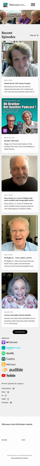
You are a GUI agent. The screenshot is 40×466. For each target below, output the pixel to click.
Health (5, 399)
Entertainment (8, 388)
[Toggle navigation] (33, 5)
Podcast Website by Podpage (19, 458)
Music (5, 392)
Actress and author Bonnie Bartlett (17, 315)
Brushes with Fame (11, 141)
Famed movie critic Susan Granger (17, 83)
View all (33, 35)
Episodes (4, 440)
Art (4, 395)
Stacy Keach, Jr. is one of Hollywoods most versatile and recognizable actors (18, 199)
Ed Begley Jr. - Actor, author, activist (18, 258)
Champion (7, 402)
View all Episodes (20, 332)
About (23, 440)
